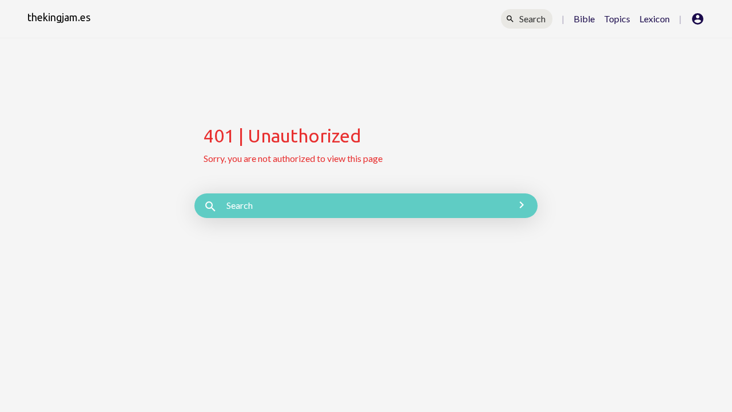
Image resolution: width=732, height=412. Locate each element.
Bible (584, 18)
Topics (617, 18)
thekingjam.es (58, 17)
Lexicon (654, 18)
